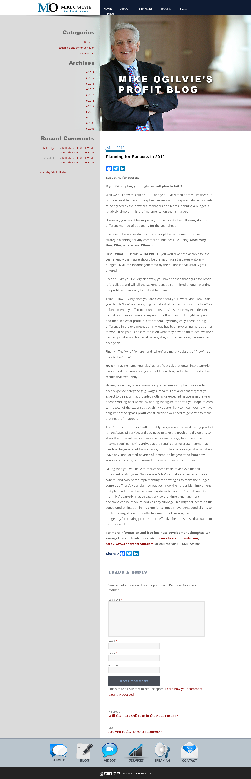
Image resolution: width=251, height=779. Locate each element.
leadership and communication (76, 47)
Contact (110, 14)
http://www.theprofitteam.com (130, 544)
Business (89, 42)
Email (112, 653)
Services (145, 8)
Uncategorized (86, 53)
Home (108, 8)
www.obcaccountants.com (178, 538)
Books (166, 8)
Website (113, 665)
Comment (115, 599)
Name (112, 641)
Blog (183, 8)
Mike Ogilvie (50, 148)
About (125, 8)
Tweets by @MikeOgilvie (52, 172)
